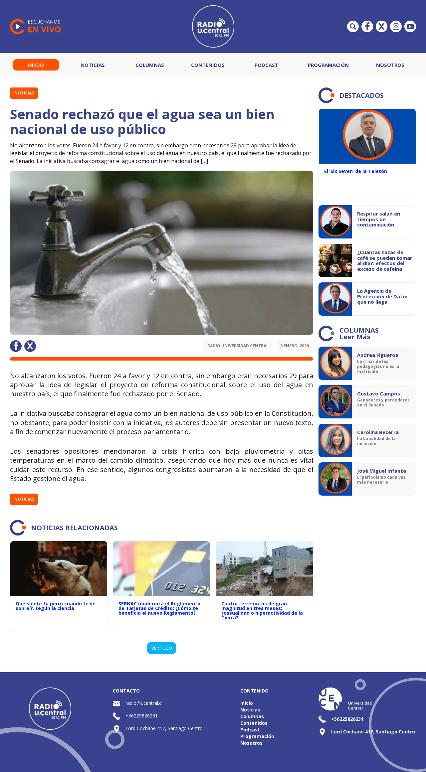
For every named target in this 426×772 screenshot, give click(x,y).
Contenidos (208, 65)
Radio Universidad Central (238, 346)
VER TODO (161, 648)
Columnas (149, 65)
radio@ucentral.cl (143, 703)
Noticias (93, 65)
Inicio (36, 65)
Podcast (266, 65)
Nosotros (390, 65)
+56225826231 (141, 715)
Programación (328, 65)
